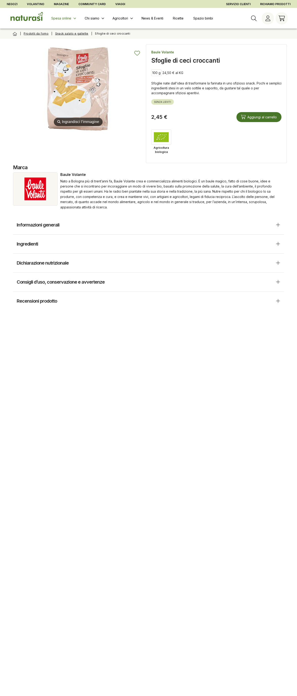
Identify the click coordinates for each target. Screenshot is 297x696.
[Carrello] (282, 18)
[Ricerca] (254, 18)
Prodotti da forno (36, 33)
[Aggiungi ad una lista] (137, 53)
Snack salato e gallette (71, 33)
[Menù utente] (268, 18)
